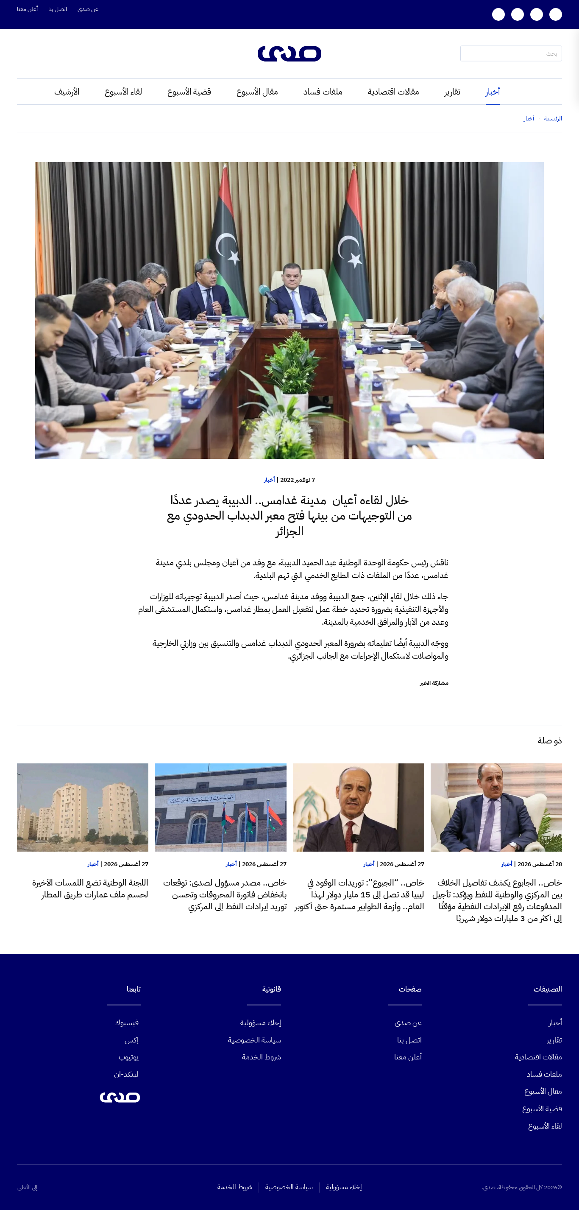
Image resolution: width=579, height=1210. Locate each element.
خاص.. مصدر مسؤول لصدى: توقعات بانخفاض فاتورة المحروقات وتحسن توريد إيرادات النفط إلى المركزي (225, 894)
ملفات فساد (322, 91)
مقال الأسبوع (257, 91)
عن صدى (88, 9)
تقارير (452, 91)
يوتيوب (129, 1056)
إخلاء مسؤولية (260, 1022)
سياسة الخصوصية (254, 1039)
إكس (132, 1039)
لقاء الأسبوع (123, 91)
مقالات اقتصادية (393, 91)
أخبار (493, 91)
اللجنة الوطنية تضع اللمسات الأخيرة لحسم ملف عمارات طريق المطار (90, 888)
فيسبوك (126, 1022)
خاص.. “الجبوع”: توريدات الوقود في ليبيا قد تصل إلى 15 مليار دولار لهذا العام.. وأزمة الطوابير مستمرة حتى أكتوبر (359, 894)
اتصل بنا (57, 9)
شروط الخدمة (261, 1056)
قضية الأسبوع (189, 91)
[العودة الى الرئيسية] (289, 53)
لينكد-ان (126, 1074)
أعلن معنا (27, 9)
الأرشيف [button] (66, 91)
